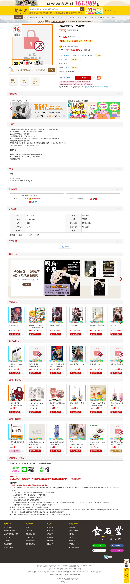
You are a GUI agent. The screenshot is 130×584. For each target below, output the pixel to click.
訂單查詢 (29, 530)
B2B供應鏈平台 (74, 547)
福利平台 (72, 544)
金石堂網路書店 (9, 530)
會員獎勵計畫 (30, 534)
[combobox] (54, 9)
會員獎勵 (18, 17)
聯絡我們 (50, 541)
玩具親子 (72, 17)
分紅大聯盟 (72, 537)
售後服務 (50, 537)
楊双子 (51, 13)
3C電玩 (80, 17)
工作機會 (7, 541)
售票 (113, 17)
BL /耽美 (83, 55)
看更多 (51, 70)
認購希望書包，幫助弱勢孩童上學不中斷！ (76, 41)
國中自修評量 (33, 13)
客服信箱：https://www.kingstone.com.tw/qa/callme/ (65, 574)
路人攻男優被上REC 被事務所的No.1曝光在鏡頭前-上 (36, 366)
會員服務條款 (30, 544)
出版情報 (7, 537)
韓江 (40, 13)
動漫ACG (33, 17)
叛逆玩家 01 (74, 325)
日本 (92, 55)
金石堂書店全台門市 (11, 534)
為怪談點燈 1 (13, 325)
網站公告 (50, 544)
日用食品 (101, 17)
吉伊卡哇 (74, 13)
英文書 (48, 17)
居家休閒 (93, 17)
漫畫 (74, 55)
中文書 (26, 17)
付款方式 (50, 530)
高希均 (80, 13)
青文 (68, 67)
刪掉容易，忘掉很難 (97, 325)
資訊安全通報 (8, 547)
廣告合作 (72, 534)
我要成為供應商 (74, 530)
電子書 (59, 17)
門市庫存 (98, 87)
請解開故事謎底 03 (56, 325)
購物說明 (50, 527)
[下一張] (51, 45)
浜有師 (66, 59)
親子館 (41, 17)
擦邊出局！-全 (95, 364)
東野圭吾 (45, 13)
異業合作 (72, 527)
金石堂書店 (8, 527)
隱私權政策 (8, 544)
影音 (107, 17)
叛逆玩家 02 (114, 325)
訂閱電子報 (29, 537)
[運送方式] (126, 580)
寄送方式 (50, 534)
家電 (86, 17)
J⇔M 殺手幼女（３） (77, 364)
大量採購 (105, 87)
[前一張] (13, 45)
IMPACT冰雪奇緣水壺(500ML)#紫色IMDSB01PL (57, 444)
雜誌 (53, 17)
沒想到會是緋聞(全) (117, 364)
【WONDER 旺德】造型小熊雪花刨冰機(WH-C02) (97, 405)
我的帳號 (29, 527)
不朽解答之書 (59, 13)
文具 (65, 17)
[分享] (126, 575)
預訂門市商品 (89, 87)
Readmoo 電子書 (73, 31)
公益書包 (67, 13)
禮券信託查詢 (30, 541)
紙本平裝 (62, 31)
